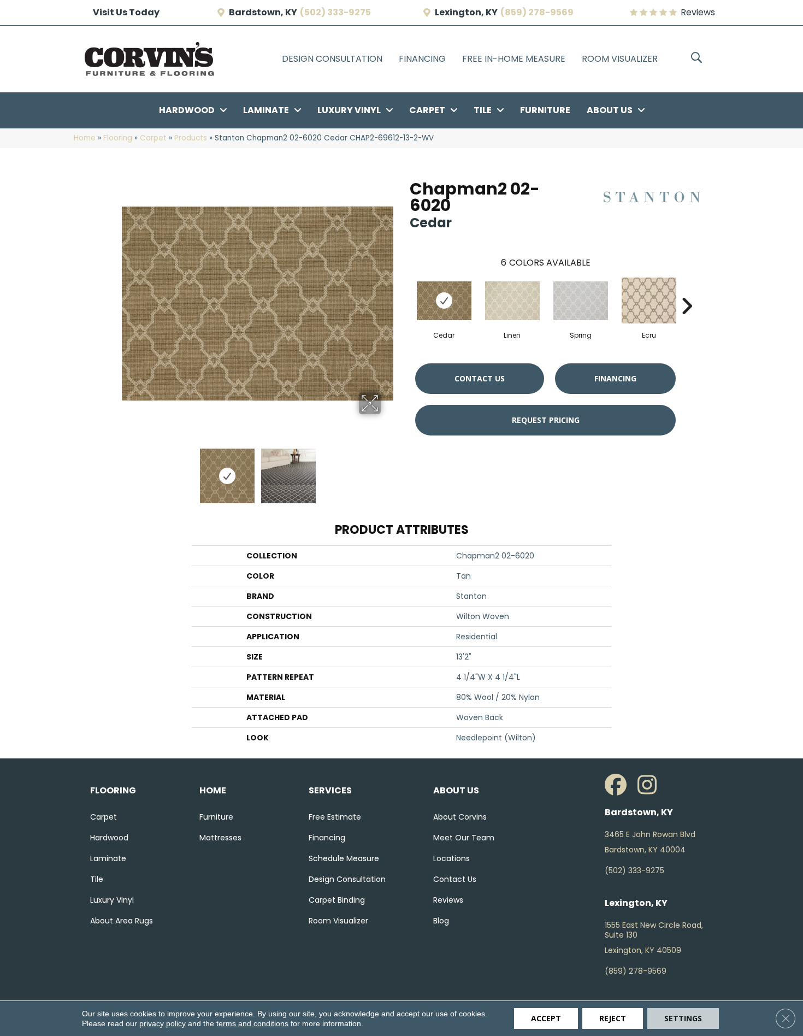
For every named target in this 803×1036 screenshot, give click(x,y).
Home (85, 138)
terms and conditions (252, 1023)
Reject (612, 1018)
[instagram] (651, 785)
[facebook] (618, 785)
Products (190, 138)
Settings (683, 1018)
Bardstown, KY (263, 12)
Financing (615, 378)
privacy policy (162, 1023)
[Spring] (581, 301)
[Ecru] (649, 300)
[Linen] (512, 301)
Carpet (153, 138)
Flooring (117, 138)
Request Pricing (546, 420)
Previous (127, 470)
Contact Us (479, 378)
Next (387, 470)
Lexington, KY (466, 12)
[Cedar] (444, 301)
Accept (546, 1018)
